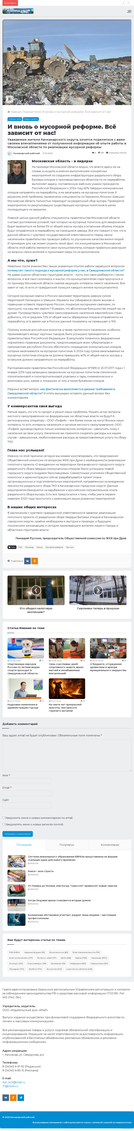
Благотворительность (86, 952)
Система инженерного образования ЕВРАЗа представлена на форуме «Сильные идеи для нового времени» (73, 858)
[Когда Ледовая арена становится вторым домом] (16, 905)
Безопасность (58, 952)
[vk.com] (5, 1097)
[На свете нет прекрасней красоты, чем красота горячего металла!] (67, 688)
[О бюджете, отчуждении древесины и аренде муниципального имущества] (108, 648)
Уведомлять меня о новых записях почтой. (34, 824)
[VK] (27, 561)
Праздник (16, 969)
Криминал (58, 963)
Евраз (81, 958)
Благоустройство (21, 958)
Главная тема (32, 111)
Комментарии (110, 844)
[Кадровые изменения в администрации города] (26, 688)
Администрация (34, 952)
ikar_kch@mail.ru (13, 1082)
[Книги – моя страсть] (16, 876)
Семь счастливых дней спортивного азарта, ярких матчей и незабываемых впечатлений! (66, 669)
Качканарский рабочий (26, 153)
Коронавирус (37, 963)
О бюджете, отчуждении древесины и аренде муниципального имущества (108, 667)
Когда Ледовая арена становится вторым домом (59, 900)
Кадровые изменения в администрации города (23, 706)
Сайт (5, 800)
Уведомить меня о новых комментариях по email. (39, 817)
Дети (66, 958)
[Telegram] (20, 1097)
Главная (15, 111)
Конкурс (16, 963)
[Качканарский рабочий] (18, 11)
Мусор (39, 547)
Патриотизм (99, 963)
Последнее (24, 844)
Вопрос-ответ (46, 958)
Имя (6, 775)
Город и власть (31, 119)
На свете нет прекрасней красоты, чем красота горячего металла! (65, 707)
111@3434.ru (10, 1086)
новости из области (79, 969)
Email (6, 787)
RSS (20, 547)
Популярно (66, 844)
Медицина (78, 963)
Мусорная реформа (54, 547)
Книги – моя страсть (41, 871)
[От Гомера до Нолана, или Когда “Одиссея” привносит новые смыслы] (16, 890)
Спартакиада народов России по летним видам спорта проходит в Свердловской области (24, 669)
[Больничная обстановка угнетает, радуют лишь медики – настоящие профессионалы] (16, 920)
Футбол (35, 969)
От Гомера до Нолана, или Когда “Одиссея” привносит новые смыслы (72, 885)
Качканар (29, 547)
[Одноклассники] (34, 561)
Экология (54, 969)
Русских (70, 547)
